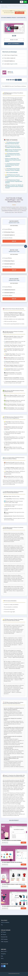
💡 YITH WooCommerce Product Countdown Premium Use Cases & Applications (12, 155)
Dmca (2, 958)
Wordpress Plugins (4, 5)
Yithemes (9, 5)
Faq (2, 924)
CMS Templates (4, 939)
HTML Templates (4, 941)
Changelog (3, 953)
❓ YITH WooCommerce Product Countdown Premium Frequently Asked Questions (13, 181)
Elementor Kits (4, 936)
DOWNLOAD (5, 842)
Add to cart (14, 39)
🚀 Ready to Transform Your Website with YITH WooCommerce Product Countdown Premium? (14, 186)
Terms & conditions (5, 922)
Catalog (2, 943)
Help (2, 956)
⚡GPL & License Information (11, 172)
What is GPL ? (4, 951)
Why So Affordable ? (14, 43)
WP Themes (3, 934)
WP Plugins (3, 932)
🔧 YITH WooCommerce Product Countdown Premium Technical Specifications (12, 165)
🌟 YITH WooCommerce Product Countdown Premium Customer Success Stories (14, 176)
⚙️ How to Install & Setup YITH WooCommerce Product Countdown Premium (13, 160)
